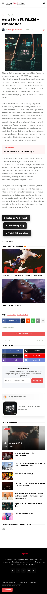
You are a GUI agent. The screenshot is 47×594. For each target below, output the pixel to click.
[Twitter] (23, 321)
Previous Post (8, 340)
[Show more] (43, 321)
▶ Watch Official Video (17, 233)
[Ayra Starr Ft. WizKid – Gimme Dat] (7, 506)
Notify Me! (37, 380)
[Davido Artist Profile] (7, 516)
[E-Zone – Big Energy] (7, 476)
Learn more (17, 585)
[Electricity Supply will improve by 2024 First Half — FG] (7, 466)
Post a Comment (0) (23, 334)
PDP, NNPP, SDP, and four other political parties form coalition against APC (29, 495)
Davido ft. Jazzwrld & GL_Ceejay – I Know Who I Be (30, 484)
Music (19, 315)
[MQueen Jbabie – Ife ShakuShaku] (7, 456)
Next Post (40, 340)
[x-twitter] (18, 570)
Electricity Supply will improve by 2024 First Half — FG (30, 464)
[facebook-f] (13, 570)
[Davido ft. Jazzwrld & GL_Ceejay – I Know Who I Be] (7, 486)
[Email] (38, 321)
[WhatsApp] (33, 321)
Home (4, 15)
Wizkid (25, 315)
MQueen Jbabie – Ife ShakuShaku (24, 454)
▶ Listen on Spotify (15, 225)
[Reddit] (28, 321)
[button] (3, 3)
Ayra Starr (12, 15)
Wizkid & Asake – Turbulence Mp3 (19, 151)
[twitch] (34, 570)
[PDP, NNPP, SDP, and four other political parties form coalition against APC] (7, 496)
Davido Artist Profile (24, 514)
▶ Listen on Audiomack (15, 218)
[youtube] (29, 570)
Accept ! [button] (7, 590)
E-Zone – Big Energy (24, 473)
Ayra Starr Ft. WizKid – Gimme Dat (28, 504)
